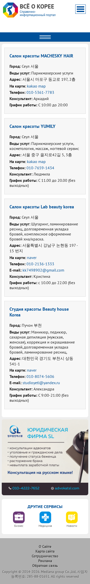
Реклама (45, 560)
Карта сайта (45, 551)
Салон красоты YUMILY (33, 126)
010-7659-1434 (40, 167)
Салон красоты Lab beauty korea (42, 207)
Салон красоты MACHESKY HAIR (41, 56)
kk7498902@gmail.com (43, 270)
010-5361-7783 (40, 92)
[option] (19, 521)
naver (31, 257)
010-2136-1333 (40, 263)
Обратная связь (45, 565)
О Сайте (45, 546)
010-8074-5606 (40, 376)
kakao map (36, 86)
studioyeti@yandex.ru (41, 382)
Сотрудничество (45, 556)
